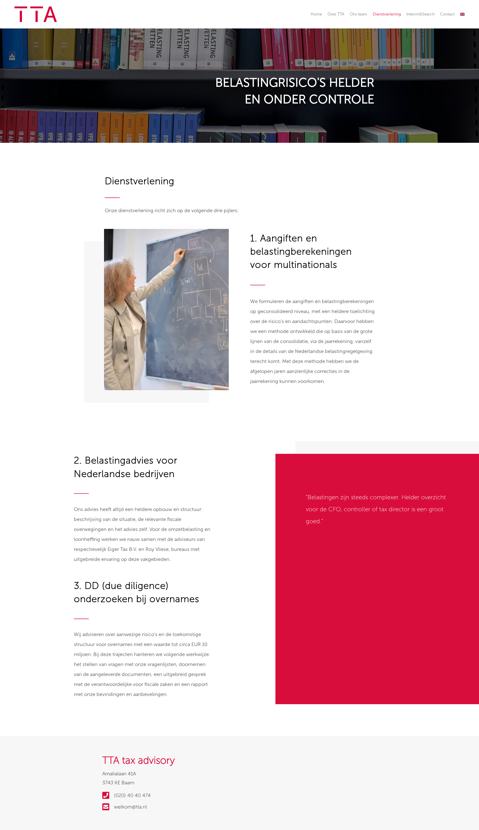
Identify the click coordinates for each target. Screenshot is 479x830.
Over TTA (336, 14)
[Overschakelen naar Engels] (462, 14)
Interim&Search (420, 14)
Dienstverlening (387, 14)
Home (316, 14)
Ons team (358, 14)
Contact (447, 14)
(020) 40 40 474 (132, 795)
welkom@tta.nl (130, 807)
